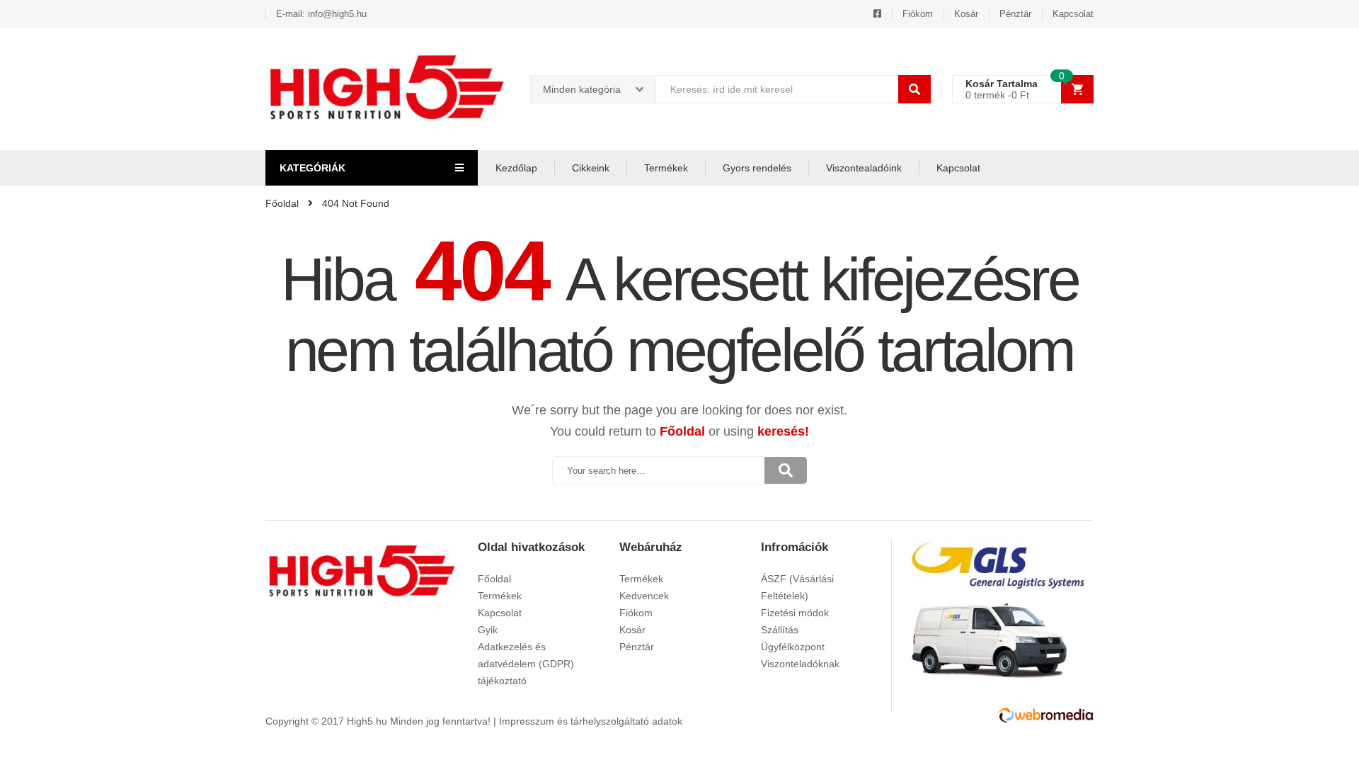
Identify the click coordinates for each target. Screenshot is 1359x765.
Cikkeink (590, 168)
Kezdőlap (516, 168)
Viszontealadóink (864, 168)
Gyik (488, 629)
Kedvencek (644, 595)
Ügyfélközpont (793, 646)
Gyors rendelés (757, 168)
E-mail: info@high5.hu (321, 13)
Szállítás (779, 629)
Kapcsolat (1073, 13)
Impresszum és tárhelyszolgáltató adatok (590, 721)
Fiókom (917, 13)
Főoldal (682, 431)
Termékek (666, 168)
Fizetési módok (795, 612)
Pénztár (1015, 13)
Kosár (966, 13)
